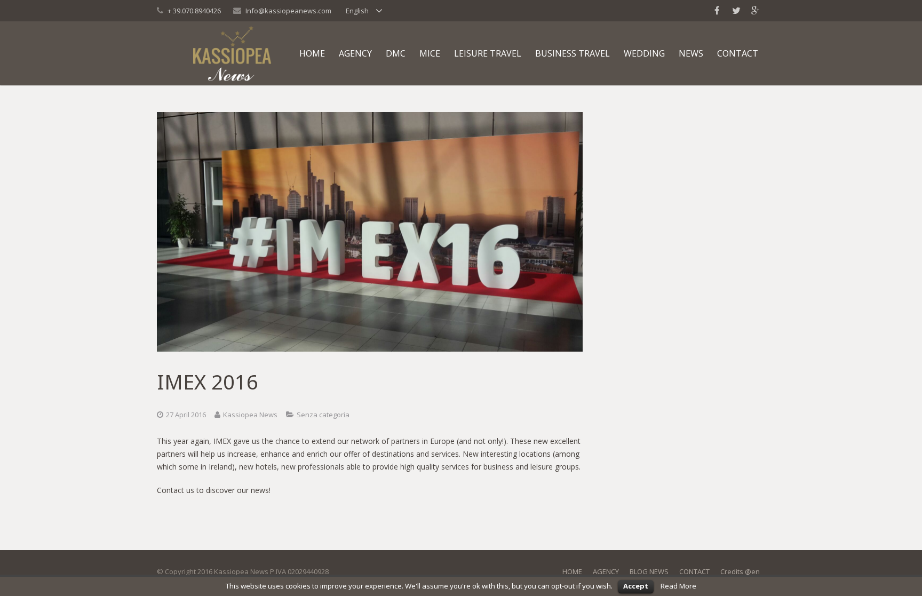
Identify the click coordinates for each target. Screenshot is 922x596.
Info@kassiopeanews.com (288, 10)
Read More (678, 586)
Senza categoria (323, 414)
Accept (635, 586)
